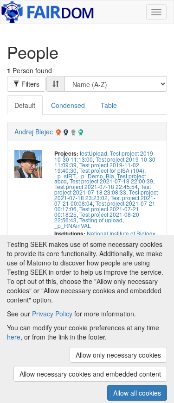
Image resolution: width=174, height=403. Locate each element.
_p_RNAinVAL (72, 225)
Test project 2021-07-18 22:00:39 (111, 181)
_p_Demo (90, 176)
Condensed (68, 105)
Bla (110, 176)
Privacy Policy (52, 313)
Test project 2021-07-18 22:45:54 (96, 186)
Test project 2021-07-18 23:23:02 (106, 195)
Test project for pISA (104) (111, 170)
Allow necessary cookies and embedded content (90, 373)
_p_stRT (64, 176)
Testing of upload (100, 220)
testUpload (93, 153)
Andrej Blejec (33, 131)
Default (24, 105)
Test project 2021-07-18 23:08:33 (102, 189)
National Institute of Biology (121, 233)
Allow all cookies (137, 392)
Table (109, 105)
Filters (29, 83)
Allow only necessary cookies (118, 354)
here (13, 336)
